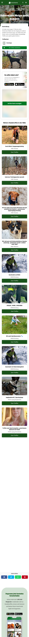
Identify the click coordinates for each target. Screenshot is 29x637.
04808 (22, 8)
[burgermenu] (2, 2)
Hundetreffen (11, 8)
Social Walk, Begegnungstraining (14, 146)
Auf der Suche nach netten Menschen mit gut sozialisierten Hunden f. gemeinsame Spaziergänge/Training (14, 209)
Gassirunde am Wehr (14, 275)
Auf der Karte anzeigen (14, 103)
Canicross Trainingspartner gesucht (14, 177)
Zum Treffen (14, 152)
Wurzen (17, 8)
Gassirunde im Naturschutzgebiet (14, 367)
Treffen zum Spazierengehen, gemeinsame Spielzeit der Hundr (14, 428)
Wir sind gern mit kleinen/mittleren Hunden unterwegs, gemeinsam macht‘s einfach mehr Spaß (14, 242)
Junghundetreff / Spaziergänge (14, 397)
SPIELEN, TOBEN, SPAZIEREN (14, 305)
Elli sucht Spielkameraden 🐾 (14, 336)
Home (6, 8)
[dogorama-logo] (13, 2)
